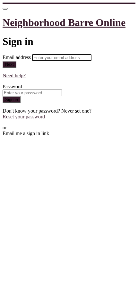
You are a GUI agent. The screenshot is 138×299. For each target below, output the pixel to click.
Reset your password (24, 116)
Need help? (14, 75)
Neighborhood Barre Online (64, 22)
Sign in (11, 99)
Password (12, 86)
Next (9, 64)
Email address (17, 57)
